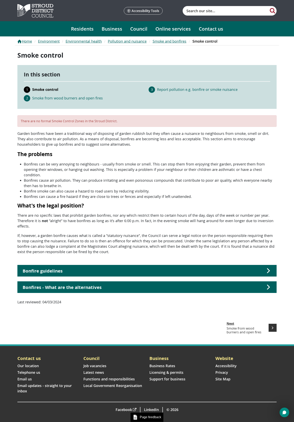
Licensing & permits (166, 372)
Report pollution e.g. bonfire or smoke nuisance (197, 89)
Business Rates (162, 365)
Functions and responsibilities (109, 379)
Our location (28, 365)
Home (27, 41)
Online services (173, 28)
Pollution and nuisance (127, 41)
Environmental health (84, 41)
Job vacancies (94, 365)
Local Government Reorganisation (112, 385)
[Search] (272, 10)
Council (138, 28)
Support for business (167, 379)
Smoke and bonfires (169, 41)
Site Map (222, 379)
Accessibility (226, 365)
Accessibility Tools (145, 11)
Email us (24, 379)
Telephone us (28, 372)
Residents (82, 28)
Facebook (124, 409)
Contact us (211, 28)
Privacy (221, 372)
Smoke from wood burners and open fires (67, 98)
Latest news (93, 372)
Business (112, 28)
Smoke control (45, 89)
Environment (49, 41)
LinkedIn (151, 409)
